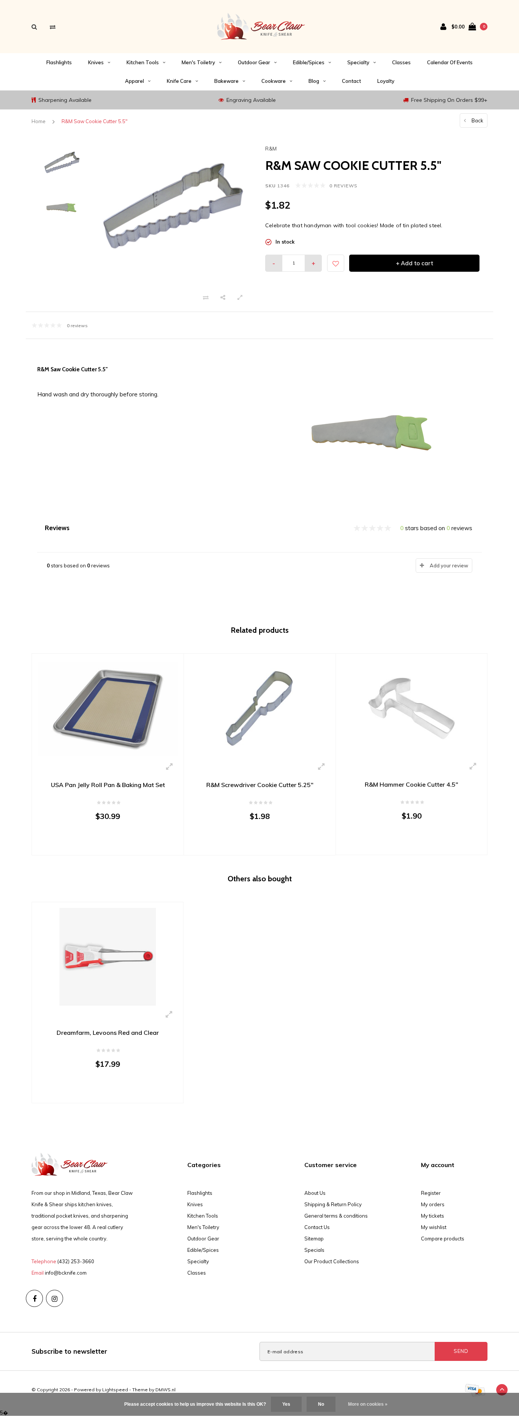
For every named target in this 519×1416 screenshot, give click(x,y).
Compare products (442, 1238)
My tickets (432, 1216)
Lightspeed (115, 1389)
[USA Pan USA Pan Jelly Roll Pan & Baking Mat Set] (108, 708)
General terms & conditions (336, 1216)
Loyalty (385, 81)
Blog (314, 81)
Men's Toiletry (198, 62)
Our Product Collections (331, 1261)
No (321, 1404)
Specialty (358, 62)
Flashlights (59, 62)
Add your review (449, 565)
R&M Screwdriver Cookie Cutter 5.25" (259, 785)
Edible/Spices (308, 62)
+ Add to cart (414, 263)
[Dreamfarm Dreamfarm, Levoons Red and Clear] (107, 956)
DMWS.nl (165, 1389)
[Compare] (52, 26)
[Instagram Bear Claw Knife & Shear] (54, 1298)
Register (431, 1193)
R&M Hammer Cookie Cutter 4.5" (411, 784)
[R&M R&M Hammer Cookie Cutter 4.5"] (411, 708)
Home (39, 121)
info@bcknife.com (66, 1273)
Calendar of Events (450, 62)
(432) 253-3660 (75, 1261)
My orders (433, 1204)
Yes (286, 1404)
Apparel (134, 81)
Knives (96, 62)
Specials (314, 1250)
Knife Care (179, 81)
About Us (315, 1193)
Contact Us (317, 1227)
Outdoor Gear (254, 62)
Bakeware (226, 81)
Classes (401, 62)
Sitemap (314, 1238)
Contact (351, 81)
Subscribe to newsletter (69, 1351)
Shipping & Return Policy (333, 1204)
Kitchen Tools (143, 62)
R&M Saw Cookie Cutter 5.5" (95, 121)
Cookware (273, 81)
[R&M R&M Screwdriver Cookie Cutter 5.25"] (260, 708)
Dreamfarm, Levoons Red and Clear (108, 1032)
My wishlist (433, 1227)
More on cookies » (368, 1404)
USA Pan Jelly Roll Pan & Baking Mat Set (108, 785)
